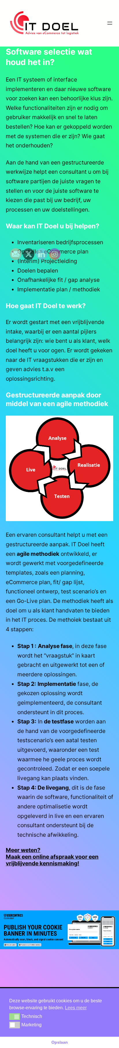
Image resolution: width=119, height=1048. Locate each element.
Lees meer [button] (76, 1007)
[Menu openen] (109, 23)
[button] (14, 1016)
